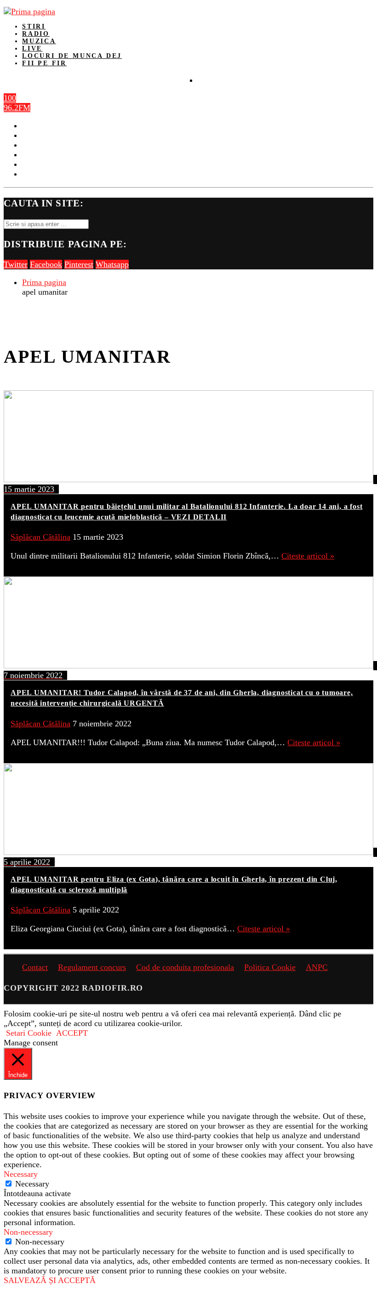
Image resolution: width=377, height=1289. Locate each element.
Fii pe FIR (44, 63)
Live (32, 48)
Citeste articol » (307, 555)
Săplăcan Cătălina (40, 537)
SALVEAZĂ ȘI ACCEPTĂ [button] (50, 1280)
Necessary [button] (21, 1174)
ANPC (317, 967)
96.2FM (17, 107)
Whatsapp (112, 264)
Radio (36, 33)
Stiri (34, 26)
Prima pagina (44, 282)
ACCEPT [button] (72, 1033)
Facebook (46, 264)
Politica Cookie (270, 967)
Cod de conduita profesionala (185, 967)
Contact (35, 967)
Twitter (16, 264)
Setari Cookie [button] (28, 1033)
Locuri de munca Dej (72, 55)
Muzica (39, 41)
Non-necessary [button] (28, 1232)
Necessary (32, 1183)
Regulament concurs (92, 967)
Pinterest (78, 264)
